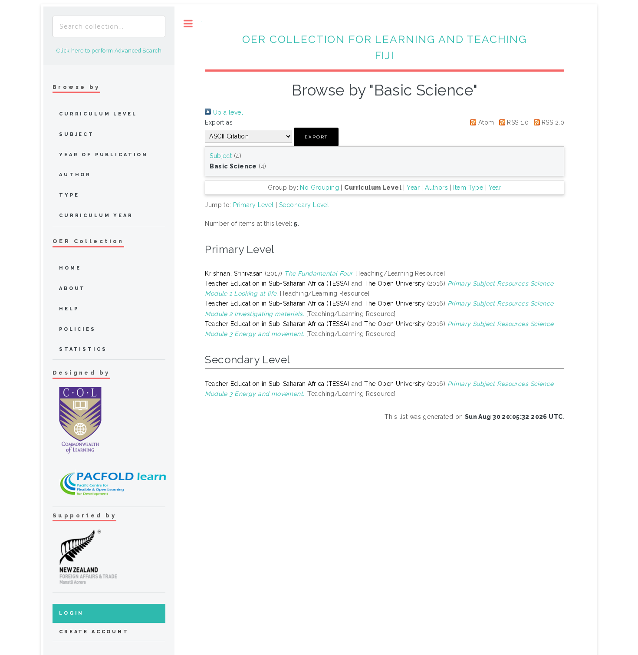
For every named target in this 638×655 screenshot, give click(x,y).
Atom (485, 122)
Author (75, 175)
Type (69, 195)
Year (413, 187)
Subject (221, 155)
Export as (219, 122)
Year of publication (103, 155)
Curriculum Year (96, 215)
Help (69, 309)
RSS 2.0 (552, 122)
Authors (436, 187)
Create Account (94, 632)
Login (71, 613)
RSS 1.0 (517, 122)
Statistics (83, 349)
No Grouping (319, 187)
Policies (77, 329)
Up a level (227, 112)
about (72, 288)
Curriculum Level (98, 114)
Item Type (468, 187)
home (70, 268)
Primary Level (253, 204)
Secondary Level (304, 204)
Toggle (188, 24)
